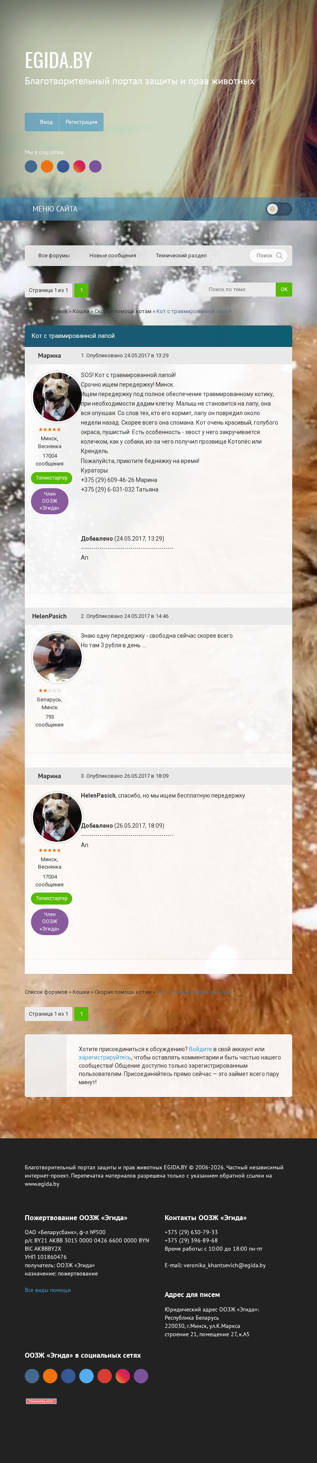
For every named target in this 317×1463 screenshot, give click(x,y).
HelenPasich (49, 616)
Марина (49, 355)
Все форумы (53, 255)
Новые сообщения (112, 255)
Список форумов (46, 311)
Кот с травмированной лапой (194, 311)
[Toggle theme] (279, 209)
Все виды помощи (48, 1290)
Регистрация (81, 122)
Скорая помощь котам (123, 311)
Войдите (200, 1049)
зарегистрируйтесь (105, 1057)
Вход (45, 122)
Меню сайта (54, 209)
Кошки (81, 311)
